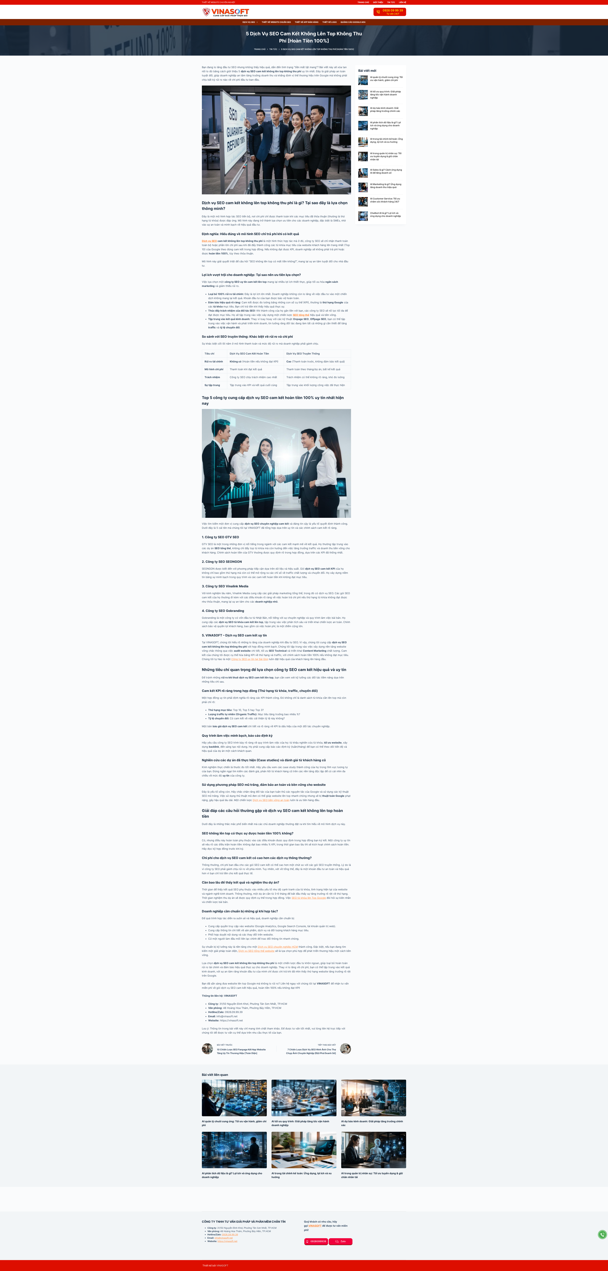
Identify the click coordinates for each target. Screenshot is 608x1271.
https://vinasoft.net (227, 1241)
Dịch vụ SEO (249, 22)
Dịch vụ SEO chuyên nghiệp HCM (278, 946)
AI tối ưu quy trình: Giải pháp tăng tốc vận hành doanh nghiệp (385, 94)
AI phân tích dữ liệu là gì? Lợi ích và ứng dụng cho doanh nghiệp (385, 125)
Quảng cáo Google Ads (353, 22)
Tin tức (391, 2)
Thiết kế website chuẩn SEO (276, 22)
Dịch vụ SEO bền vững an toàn (271, 800)
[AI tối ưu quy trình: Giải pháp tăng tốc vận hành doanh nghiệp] (304, 1098)
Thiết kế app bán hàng (306, 22)
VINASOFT (315, 1225)
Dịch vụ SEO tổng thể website (256, 950)
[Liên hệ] (602, 1234)
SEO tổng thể (301, 314)
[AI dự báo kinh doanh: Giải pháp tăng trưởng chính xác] (373, 1098)
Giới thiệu (378, 2)
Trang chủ (363, 2)
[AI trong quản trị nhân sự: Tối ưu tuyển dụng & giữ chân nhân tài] (373, 1150)
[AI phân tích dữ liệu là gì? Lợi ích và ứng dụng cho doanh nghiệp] (234, 1150)
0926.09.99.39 (230, 1234)
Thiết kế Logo (329, 22)
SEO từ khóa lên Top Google (309, 897)
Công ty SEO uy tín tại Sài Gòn (249, 659)
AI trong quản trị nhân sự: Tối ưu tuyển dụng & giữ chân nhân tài (386, 156)
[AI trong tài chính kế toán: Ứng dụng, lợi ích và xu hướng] (304, 1150)
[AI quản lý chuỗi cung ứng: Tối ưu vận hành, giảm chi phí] (234, 1098)
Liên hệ (402, 2)
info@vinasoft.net (224, 1237)
